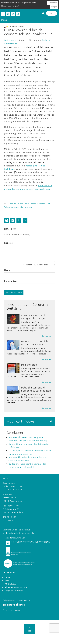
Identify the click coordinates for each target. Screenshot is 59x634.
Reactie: (8, 242)
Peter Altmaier (38, 203)
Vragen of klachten (14, 590)
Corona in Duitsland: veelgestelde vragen (33, 317)
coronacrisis (17, 207)
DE (7, 478)
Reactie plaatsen (14, 292)
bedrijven (14, 203)
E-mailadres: (11, 280)
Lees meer (47, 336)
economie (25, 203)
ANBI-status (10, 583)
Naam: (7, 270)
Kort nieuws (10, 40)
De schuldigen (29, 364)
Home (8, 577)
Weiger (54, 7)
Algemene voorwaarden (16, 587)
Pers (7, 580)
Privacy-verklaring (11, 609)
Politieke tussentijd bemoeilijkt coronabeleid (36, 389)
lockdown (28, 207)
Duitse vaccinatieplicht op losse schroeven (35, 343)
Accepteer (53, 3)
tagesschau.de (42, 188)
